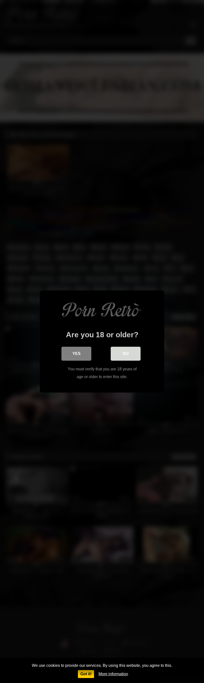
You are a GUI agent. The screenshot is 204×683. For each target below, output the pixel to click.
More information (113, 674)
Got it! (86, 674)
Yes (76, 353)
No (126, 353)
